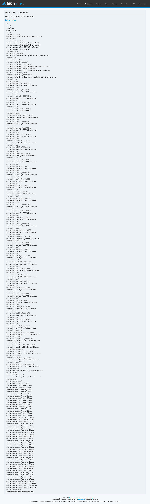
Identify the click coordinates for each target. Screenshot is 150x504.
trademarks (81, 499)
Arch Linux (13, 3)
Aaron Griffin (79, 498)
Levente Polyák (90, 498)
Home (79, 4)
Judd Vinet (72, 498)
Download (142, 4)
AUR (133, 4)
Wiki (107, 4)
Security (124, 4)
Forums (99, 4)
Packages (88, 4)
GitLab (115, 4)
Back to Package (11, 20)
